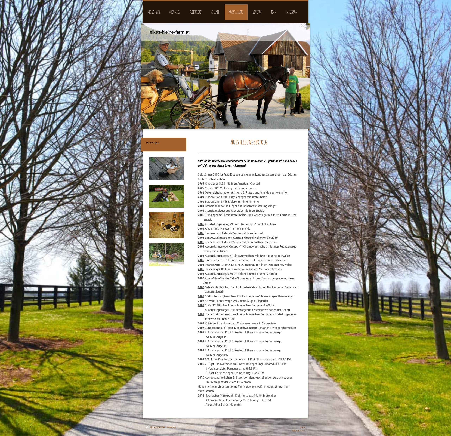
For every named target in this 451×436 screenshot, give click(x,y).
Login (302, 427)
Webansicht (298, 430)
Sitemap (171, 427)
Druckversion (157, 427)
